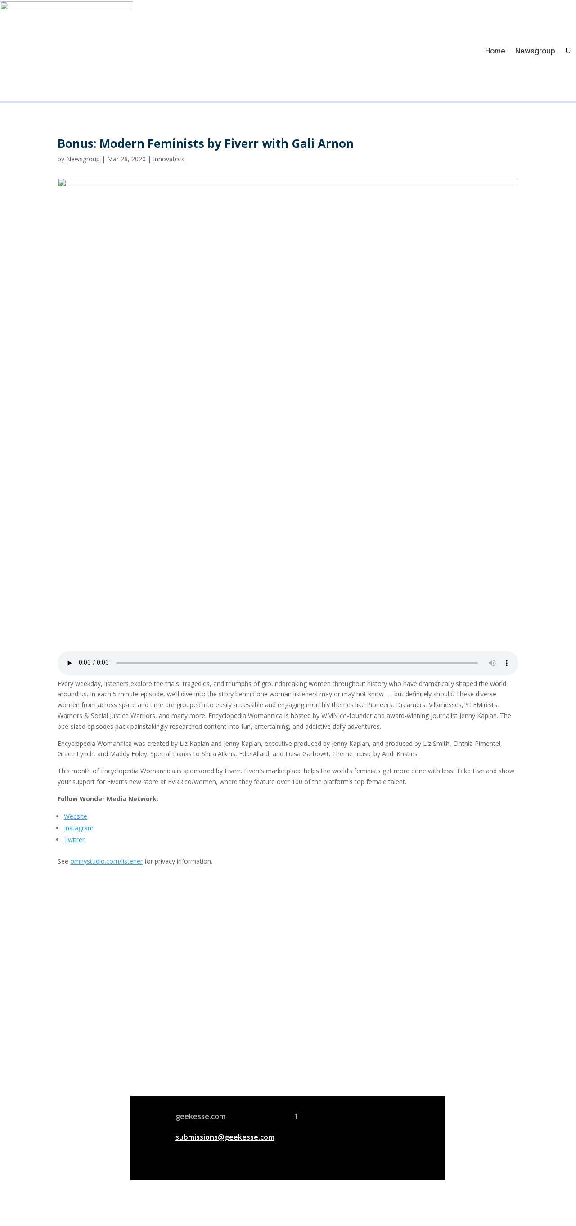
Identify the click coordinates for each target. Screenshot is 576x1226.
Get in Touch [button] (401, 1068)
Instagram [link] (79, 828)
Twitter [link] (74, 839)
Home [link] (495, 51)
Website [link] (75, 816)
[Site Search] (568, 50)
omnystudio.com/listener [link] (106, 861)
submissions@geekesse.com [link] (225, 1137)
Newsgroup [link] (535, 51)
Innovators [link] (168, 159)
